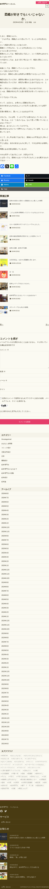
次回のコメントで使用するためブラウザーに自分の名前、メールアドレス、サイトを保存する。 (25, 399)
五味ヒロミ (27, 770)
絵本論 (3, 482)
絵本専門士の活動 (7, 473)
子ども (4, 776)
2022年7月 (5, 693)
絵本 (45, 782)
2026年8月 (5, 493)
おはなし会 (5, 758)
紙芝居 (38, 782)
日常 (34, 22)
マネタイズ (21, 767)
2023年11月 (5, 625)
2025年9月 (5, 536)
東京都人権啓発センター (29, 779)
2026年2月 (5, 519)
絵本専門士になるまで (9, 469)
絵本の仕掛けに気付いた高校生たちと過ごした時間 (26, 201)
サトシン (30, 761)
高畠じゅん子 (23, 788)
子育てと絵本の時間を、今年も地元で (23, 877)
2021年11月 (5, 722)
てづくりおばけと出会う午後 (20, 847)
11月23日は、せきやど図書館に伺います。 (23, 260)
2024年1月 (5, 616)
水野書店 (43, 779)
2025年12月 (5, 527)
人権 (36, 770)
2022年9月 (5, 684)
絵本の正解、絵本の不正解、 (19, 248)
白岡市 (17, 782)
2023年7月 (5, 642)
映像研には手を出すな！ (9, 779)
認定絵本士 (40, 785)
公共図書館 (5, 773)
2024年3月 (5, 608)
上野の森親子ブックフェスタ (11, 770)
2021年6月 (5, 744)
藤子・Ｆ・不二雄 (27, 785)
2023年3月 (5, 659)
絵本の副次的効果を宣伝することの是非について (25, 236)
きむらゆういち (17, 758)
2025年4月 (5, 553)
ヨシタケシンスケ (34, 767)
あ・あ (12, 272)
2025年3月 (5, 557)
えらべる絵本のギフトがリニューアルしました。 (25, 224)
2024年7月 (5, 591)
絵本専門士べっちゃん (7, 4)
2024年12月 (5, 570)
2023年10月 (5, 629)
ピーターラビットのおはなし (35, 764)
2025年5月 (5, 548)
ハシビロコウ (18, 764)
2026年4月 (5, 510)
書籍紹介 (4, 460)
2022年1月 (5, 714)
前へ (1, 324)
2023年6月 (5, 646)
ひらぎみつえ (19, 761)
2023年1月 (5, 667)
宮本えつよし (35, 776)
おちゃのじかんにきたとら (33, 755)
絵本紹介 (4, 477)
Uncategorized (6, 439)
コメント (4, 350)
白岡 (9, 782)
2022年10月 (5, 680)
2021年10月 (5, 727)
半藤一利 (15, 773)
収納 (23, 773)
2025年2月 (5, 561)
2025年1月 (5, 565)
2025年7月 (5, 540)
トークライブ (6, 764)
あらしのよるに (16, 755)
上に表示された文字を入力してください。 (16, 411)
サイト (2, 389)
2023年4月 (5, 654)
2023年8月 (5, 637)
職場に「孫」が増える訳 (18, 857)
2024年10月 (5, 578)
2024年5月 (5, 599)
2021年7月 (5, 739)
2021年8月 (5, 735)
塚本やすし (39, 773)
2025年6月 (5, 544)
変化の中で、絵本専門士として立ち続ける (24, 867)
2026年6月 (5, 502)
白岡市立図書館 (27, 782)
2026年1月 (5, 523)
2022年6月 (5, 697)
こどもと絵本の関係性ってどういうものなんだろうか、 (27, 212)
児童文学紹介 (6, 452)
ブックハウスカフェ (8, 767)
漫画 (3, 782)
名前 (2, 371)
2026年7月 (5, 498)
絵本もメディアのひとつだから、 (20, 283)
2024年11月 (5, 574)
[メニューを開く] (47, 6)
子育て (12, 776)
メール (3, 380)
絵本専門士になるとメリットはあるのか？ (23, 295)
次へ (47, 324)
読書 (13, 788)
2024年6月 (5, 595)
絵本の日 (4, 785)
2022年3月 (5, 710)
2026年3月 (5, 514)
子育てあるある (22, 776)
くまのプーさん (31, 758)
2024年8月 (5, 587)
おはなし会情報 (6, 443)
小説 (44, 776)
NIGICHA (5, 755)
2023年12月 (5, 621)
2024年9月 (5, 582)
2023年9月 (5, 633)
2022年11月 (5, 676)
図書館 (30, 773)
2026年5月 (5, 506)
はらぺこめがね (7, 761)
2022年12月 (5, 671)
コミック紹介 (6, 448)
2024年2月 (5, 612)
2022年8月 (5, 688)
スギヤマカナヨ (42, 761)
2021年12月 (5, 718)
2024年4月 (5, 604)
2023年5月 (5, 650)
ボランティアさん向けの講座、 (19, 307)
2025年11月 (5, 531)
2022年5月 (5, 701)
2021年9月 (5, 731)
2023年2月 (5, 663)
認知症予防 (5, 788)
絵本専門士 (5, 465)
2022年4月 (5, 705)
